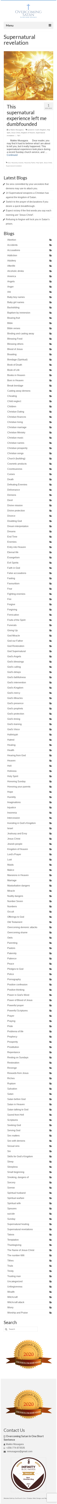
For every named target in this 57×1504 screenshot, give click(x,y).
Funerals (12, 625)
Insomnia (12, 812)
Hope (10, 792)
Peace (10, 963)
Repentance (13, 1052)
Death (10, 479)
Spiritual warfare (15, 1198)
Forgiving (12, 609)
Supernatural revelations (20, 1229)
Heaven (11, 760)
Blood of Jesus (15, 349)
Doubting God (14, 521)
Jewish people (14, 844)
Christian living (15, 422)
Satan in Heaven (16, 1104)
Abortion (11, 240)
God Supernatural (16, 651)
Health (10, 750)
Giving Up (12, 630)
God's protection (15, 714)
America (11, 276)
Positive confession (17, 984)
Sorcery (11, 1182)
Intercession (13, 818)
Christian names (15, 443)
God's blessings (15, 661)
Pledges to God (15, 969)
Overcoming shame (17, 932)
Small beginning (15, 1172)
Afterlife (11, 266)
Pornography (14, 979)
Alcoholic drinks (15, 271)
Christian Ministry (16, 432)
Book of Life (13, 370)
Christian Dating (15, 411)
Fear (9, 589)
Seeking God (14, 1125)
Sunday (11, 1219)
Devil (10, 500)
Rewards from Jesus (17, 1073)
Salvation (12, 1088)
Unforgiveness (14, 1286)
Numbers (12, 906)
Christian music (15, 437)
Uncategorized (15, 1281)
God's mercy (13, 693)
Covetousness (14, 469)
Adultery (11, 260)
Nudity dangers (15, 896)
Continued (12, 155)
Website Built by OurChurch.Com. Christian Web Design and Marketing (27, 1498)
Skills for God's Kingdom (20, 1156)
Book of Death (14, 365)
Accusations (13, 250)
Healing (11, 745)
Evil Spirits (12, 562)
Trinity (10, 1271)
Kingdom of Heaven (28, 133)
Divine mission (15, 505)
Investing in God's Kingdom (21, 823)
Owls (10, 937)
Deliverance (13, 490)
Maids (10, 865)
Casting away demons (18, 391)
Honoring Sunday (16, 781)
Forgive (11, 604)
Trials (10, 1266)
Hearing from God (16, 755)
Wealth (11, 1292)
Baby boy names (16, 297)
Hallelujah (12, 734)
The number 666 (15, 1255)
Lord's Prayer (14, 854)
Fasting (11, 578)
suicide (11, 1213)
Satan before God (16, 1099)
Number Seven (15, 901)
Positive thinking (15, 990)
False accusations (16, 573)
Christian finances (16, 417)
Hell (9, 766)
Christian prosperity (17, 448)
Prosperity (12, 1042)
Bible (10, 323)
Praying (11, 1021)
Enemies (12, 542)
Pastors (11, 948)
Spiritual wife (14, 1203)
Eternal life (12, 552)
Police (10, 974)
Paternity (12, 953)
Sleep (10, 1161)
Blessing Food (14, 339)
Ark (9, 292)
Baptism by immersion (18, 312)
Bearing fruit (13, 318)
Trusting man (14, 1276)
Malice (10, 870)
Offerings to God (15, 917)
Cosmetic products (17, 464)
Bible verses (13, 328)
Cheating (12, 396)
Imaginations (14, 802)
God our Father (15, 641)
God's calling (14, 667)
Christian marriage (16, 427)
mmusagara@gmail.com (19, 1451)
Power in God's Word (18, 995)
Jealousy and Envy (17, 833)
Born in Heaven (15, 380)
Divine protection (16, 510)
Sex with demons (16, 1141)
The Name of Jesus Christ (20, 1250)
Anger (10, 286)
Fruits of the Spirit (16, 620)
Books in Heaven (16, 375)
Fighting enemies (16, 594)
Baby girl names (15, 302)
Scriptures (12, 1120)
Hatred (10, 740)
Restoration (13, 1062)
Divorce (11, 516)
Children (11, 406)
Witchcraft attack (15, 1302)
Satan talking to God (17, 1109)
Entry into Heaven (16, 547)
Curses (11, 474)
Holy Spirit (39, 162)
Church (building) (16, 458)
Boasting (12, 354)
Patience (12, 958)
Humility (11, 797)
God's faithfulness (16, 677)
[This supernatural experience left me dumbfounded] (28, 75)
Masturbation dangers (18, 885)
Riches (11, 1078)
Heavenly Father (29, 162)
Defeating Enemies (17, 484)
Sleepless (12, 1167)
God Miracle (13, 635)
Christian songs (15, 453)
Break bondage (15, 385)
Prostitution (13, 1047)
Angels (11, 281)
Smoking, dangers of (18, 1177)
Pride (10, 1026)
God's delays (14, 672)
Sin (9, 1151)
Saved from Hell (15, 1115)
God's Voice (13, 729)
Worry (10, 1307)
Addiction (12, 255)
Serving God (13, 1130)
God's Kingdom (40, 130)
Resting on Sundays (17, 1057)
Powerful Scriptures (17, 1010)
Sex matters (13, 1135)
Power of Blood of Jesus (19, 1000)
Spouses (12, 1208)
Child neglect (14, 401)
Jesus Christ (15, 133)
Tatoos (10, 1234)
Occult (10, 911)
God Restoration (15, 646)
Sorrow (11, 1187)
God (9, 162)
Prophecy (12, 1036)
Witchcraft (12, 1297)
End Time (12, 536)
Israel (10, 828)
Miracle (11, 891)
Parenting (12, 943)
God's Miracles (15, 698)
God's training (14, 724)
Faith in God (13, 568)
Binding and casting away (20, 333)
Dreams (11, 531)
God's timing (13, 719)
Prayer (10, 1016)
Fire (9, 599)
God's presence (15, 703)
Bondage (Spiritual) (17, 359)
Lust (9, 859)
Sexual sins (13, 1146)
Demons (11, 495)
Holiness (12, 771)
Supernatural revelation (14, 166)
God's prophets (15, 708)
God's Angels (14, 656)
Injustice (11, 807)
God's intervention (16, 682)
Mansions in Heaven (18, 875)
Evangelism (13, 557)
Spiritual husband (16, 1193)
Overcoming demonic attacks (22, 927)
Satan (10, 1094)
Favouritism (13, 583)
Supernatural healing (18, 1224)
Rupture (11, 1083)
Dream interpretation (17, 526)
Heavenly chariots (17, 162)
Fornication (13, 615)
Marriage (12, 880)
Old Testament (14, 922)
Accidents (12, 245)
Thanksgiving (14, 1245)
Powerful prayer (15, 1005)
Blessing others (15, 344)
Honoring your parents (18, 786)
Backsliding (13, 307)
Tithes (10, 1260)
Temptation (13, 1240)
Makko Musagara (17, 130)
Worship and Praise (17, 1312)
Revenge (12, 1068)
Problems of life (15, 1031)
